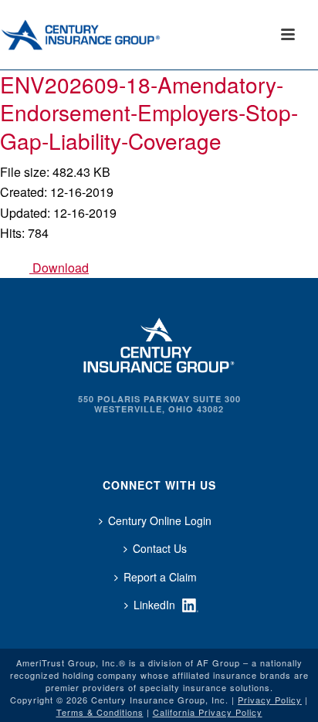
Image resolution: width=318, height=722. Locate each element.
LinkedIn (154, 604)
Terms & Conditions (100, 712)
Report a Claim (160, 577)
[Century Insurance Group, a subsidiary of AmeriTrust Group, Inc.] (159, 343)
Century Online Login (159, 520)
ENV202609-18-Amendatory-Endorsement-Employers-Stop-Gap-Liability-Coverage (149, 112)
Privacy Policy (270, 699)
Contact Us (160, 548)
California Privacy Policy (207, 712)
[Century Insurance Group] (101, 34)
